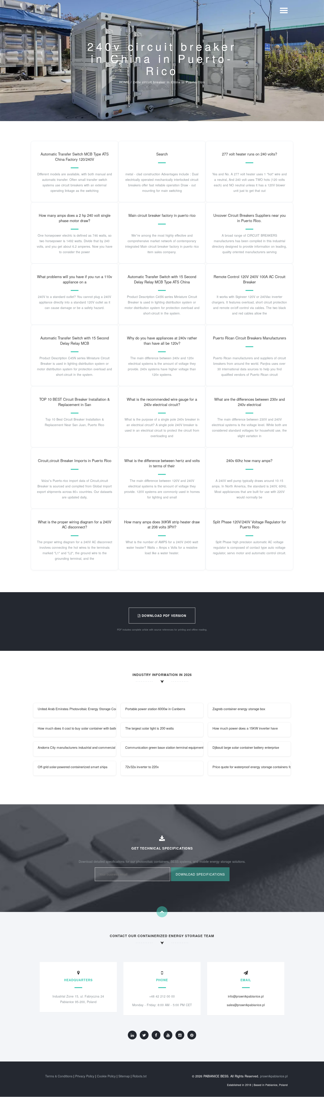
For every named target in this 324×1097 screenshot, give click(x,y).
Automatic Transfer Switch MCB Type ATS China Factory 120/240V (75, 156)
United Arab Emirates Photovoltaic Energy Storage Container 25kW (77, 708)
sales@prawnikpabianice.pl (246, 1005)
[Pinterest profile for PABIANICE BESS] (191, 1035)
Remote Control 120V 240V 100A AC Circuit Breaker (249, 279)
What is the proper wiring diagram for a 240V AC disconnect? (74, 524)
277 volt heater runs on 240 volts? (249, 154)
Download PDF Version (163, 615)
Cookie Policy (106, 1076)
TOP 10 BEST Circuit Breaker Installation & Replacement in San (74, 402)
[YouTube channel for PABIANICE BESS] (168, 1035)
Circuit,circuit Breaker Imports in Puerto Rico (74, 460)
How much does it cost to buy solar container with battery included (77, 728)
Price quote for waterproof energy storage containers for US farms (251, 766)
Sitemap (124, 1076)
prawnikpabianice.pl (274, 1076)
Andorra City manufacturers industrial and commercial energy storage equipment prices (77, 747)
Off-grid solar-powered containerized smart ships (73, 766)
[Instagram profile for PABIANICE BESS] (179, 1035)
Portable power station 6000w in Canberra (155, 708)
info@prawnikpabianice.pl (246, 996)
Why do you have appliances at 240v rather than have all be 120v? (162, 340)
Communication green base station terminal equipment (164, 747)
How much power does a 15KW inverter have (245, 728)
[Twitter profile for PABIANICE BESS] (144, 1035)
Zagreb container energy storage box (238, 708)
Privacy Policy (84, 1076)
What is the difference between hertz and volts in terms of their (162, 463)
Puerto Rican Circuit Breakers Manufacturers (249, 338)
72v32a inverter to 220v (142, 766)
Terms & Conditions (59, 1076)
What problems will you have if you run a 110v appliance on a (74, 279)
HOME (124, 82)
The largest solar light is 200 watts (149, 728)
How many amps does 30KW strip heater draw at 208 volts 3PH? (162, 524)
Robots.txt (139, 1076)
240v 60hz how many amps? (249, 460)
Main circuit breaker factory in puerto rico (162, 215)
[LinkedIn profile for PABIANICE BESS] (132, 1035)
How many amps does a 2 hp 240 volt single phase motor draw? (74, 218)
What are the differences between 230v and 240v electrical (249, 402)
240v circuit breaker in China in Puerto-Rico (169, 82)
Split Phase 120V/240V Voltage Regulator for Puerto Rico (249, 524)
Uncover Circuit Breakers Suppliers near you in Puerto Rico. (249, 218)
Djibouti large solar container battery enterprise (245, 747)
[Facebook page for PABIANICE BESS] (156, 1035)
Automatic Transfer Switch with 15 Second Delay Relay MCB (74, 340)
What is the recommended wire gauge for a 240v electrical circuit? (162, 402)
